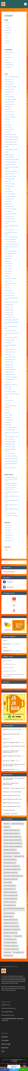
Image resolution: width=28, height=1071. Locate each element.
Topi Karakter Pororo (10, 317)
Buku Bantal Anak (9, 104)
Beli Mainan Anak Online (11, 162)
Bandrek (7, 152)
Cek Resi (7, 22)
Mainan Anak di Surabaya (11, 171)
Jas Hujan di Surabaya (10, 196)
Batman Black (8, 271)
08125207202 (6, 644)
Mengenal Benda (9, 372)
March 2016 (8, 525)
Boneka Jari (8, 188)
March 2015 (8, 530)
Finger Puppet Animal (10, 357)
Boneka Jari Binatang (10, 349)
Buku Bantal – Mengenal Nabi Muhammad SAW (10, 751)
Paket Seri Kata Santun (10, 467)
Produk (6, 35)
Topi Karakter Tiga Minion (11, 337)
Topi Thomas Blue (9, 230)
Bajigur (6, 147)
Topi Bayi (7, 121)
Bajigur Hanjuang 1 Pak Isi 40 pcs (11, 802)
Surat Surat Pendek (9, 439)
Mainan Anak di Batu (10, 173)
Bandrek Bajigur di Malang (11, 149)
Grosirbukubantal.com (16, 1059)
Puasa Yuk (7, 382)
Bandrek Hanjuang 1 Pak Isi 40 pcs (12, 756)
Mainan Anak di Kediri (10, 164)
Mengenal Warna (9, 309)
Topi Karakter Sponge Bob (11, 319)
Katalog (7, 25)
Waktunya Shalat (9, 312)
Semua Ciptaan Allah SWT (11, 427)
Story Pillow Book (9, 64)
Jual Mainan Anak (9, 186)
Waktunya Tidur (9, 307)
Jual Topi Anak (8, 124)
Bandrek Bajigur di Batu (11, 142)
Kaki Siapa (7, 403)
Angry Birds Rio (8, 256)
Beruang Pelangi (9, 216)
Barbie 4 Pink (8, 281)
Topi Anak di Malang (10, 117)
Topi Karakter (8, 67)
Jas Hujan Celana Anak (10, 278)
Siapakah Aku (8, 422)
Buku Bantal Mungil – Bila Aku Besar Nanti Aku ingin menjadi (10, 479)
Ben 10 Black (8, 266)
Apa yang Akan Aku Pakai (11, 456)
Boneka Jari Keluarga (10, 352)
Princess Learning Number (11, 236)
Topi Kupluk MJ (8, 342)
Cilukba (6, 398)
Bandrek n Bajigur (9, 52)
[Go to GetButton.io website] (24, 1069)
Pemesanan (8, 32)
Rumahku (7, 412)
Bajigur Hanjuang (9, 154)
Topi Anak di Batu (9, 111)
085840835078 (6, 651)
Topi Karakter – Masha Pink (11, 515)
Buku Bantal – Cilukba (8, 760)
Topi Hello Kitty (8, 314)
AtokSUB (14, 1061)
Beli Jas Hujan (8, 204)
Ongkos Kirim (8, 30)
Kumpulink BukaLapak (9, 571)
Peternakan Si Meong (10, 391)
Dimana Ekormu (9, 400)
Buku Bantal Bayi (9, 101)
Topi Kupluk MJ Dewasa (11, 253)
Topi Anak (7, 119)
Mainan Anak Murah (10, 183)
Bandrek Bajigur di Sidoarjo (11, 139)
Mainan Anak (8, 62)
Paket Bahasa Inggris (10, 441)
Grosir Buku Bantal (9, 89)
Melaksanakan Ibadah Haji (11, 461)
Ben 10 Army (8, 268)
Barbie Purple (8, 273)
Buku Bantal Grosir (9, 81)
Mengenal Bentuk (9, 374)
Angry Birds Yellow (9, 295)
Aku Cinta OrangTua (10, 453)
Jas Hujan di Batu (9, 206)
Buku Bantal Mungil (9, 430)
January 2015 (8, 532)
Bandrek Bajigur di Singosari (12, 137)
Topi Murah (8, 132)
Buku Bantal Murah (9, 96)
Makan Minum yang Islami (11, 458)
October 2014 (8, 537)
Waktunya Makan (9, 304)
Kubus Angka (8, 388)
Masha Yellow (8, 258)
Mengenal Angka (9, 367)
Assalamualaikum (9, 362)
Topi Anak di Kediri (9, 114)
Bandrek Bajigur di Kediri (11, 144)
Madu (2, 1051)
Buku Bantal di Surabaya (11, 86)
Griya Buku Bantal (9, 84)
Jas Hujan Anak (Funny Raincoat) (11, 734)
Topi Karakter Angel (10, 340)
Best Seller (7, 54)
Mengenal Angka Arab (10, 369)
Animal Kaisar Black (9, 293)
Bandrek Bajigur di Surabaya (12, 159)
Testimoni (7, 42)
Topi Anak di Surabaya (10, 134)
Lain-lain (7, 59)
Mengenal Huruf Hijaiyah (11, 377)
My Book (7, 409)
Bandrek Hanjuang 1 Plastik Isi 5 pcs (12, 799)
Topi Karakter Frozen (10, 219)
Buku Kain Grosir (9, 79)
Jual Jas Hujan (8, 201)
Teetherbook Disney (10, 444)
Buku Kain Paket (9, 91)
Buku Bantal (8, 57)
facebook (4, 1069)
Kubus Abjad (8, 425)
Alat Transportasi (9, 420)
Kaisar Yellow (8, 290)
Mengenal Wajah (9, 379)
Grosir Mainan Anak (9, 178)
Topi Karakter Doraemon (11, 214)
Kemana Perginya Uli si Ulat (11, 436)
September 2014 (9, 540)
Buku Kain (7, 109)
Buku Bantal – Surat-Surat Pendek (12, 729)
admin (6, 549)
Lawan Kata (8, 417)
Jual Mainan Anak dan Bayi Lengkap (14, 909)
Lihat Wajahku (8, 211)
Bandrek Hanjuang (9, 157)
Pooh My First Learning (10, 209)
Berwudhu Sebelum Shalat (11, 302)
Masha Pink (8, 261)
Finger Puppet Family (10, 359)
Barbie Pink (7, 276)
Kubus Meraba (8, 415)
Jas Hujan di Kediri (9, 198)
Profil (6, 37)
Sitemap (7, 40)
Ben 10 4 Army (8, 263)
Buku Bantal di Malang (10, 99)
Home (3, 1063)
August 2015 (8, 527)
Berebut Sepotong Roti (10, 239)
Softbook (7, 94)
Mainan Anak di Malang (10, 176)
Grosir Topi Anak (9, 129)
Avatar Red (7, 288)
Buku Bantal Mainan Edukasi (12, 76)
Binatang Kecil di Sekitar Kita (12, 244)
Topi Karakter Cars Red (10, 330)
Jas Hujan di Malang (10, 193)
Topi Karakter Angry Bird (11, 251)
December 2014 (9, 535)
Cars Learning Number (10, 241)
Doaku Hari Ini (8, 354)
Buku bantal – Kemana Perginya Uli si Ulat (14, 746)
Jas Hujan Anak (8, 191)
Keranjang (7, 27)
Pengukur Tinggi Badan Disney (11, 742)
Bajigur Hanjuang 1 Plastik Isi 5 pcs (12, 806)
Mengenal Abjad (9, 364)
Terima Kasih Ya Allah (10, 446)
